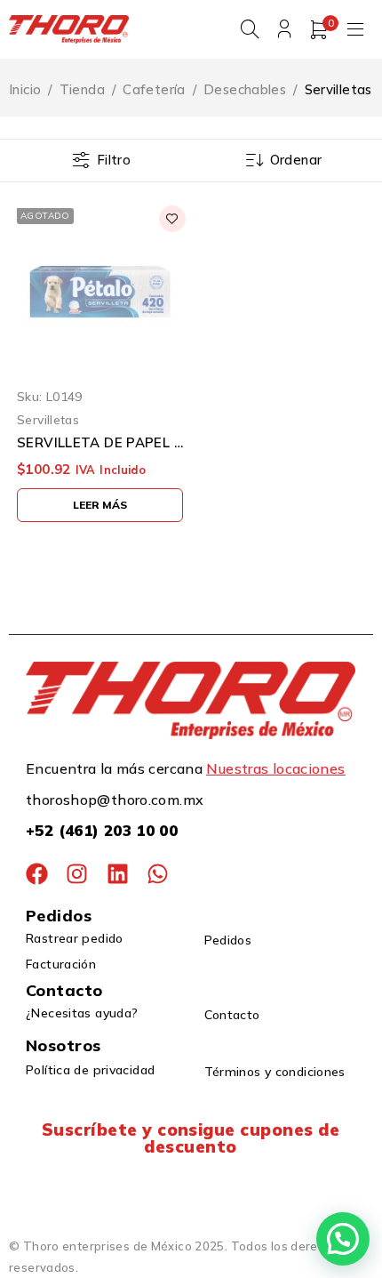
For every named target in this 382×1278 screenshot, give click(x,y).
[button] (343, 1239)
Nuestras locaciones (275, 768)
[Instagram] (77, 874)
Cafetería (154, 89)
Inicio (25, 89)
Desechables (244, 89)
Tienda (82, 89)
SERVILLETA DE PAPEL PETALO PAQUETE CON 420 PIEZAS (100, 443)
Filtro (114, 159)
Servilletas (48, 419)
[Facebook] (37, 874)
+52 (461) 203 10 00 (102, 830)
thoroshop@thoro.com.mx (114, 799)
